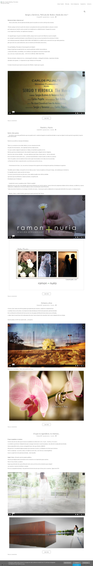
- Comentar (52, 17)
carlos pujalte (25, 369)
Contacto (89, 4)
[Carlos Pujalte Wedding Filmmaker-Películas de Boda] (11, 3)
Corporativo (83, 4)
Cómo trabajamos (75, 4)
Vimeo (31, 369)
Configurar (77, 562)
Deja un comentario (12, 120)
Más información (67, 562)
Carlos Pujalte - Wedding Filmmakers (48, 441)
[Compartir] (55, 17)
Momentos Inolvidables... (13, 369)
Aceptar (77, 564)
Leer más (46, 118)
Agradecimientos (46, 17)
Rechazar (86, 562)
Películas (67, 4)
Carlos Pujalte (60, 4)
